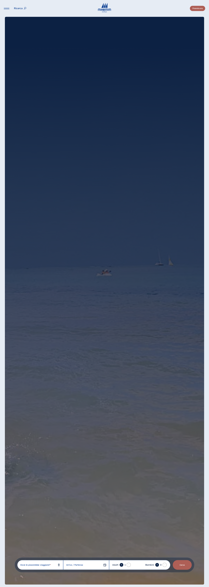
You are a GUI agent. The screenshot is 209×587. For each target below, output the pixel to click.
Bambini (149, 564)
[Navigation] (6, 8)
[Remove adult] (129, 565)
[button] (174, 579)
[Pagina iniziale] (104, 7)
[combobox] (40, 565)
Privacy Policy (25, 582)
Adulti (115, 564)
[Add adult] (121, 565)
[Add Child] (157, 565)
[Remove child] (164, 565)
